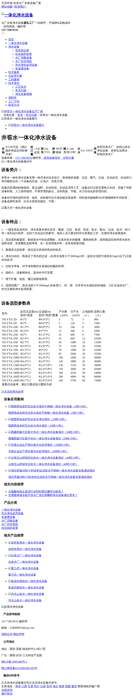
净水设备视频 (23, 94)
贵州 (49, 686)
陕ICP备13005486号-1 (14, 661)
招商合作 (6, 634)
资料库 (12, 97)
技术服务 (13, 72)
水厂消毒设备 (23, 57)
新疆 (61, 686)
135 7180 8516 (23, 157)
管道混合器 (22, 50)
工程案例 (13, 79)
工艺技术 (20, 86)
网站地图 (6, 6)
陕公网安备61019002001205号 (19, 668)
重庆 (74, 686)
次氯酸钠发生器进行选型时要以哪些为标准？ (36, 491)
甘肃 (30, 686)
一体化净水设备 (18, 43)
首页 (11, 39)
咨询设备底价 (51, 157)
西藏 (68, 686)
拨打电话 (6, 693)
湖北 (55, 686)
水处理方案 (15, 75)
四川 (36, 686)
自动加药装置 (23, 54)
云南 (43, 686)
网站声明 (18, 634)
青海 (18, 686)
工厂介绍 (13, 101)
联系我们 (19, 6)
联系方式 (13, 104)
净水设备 (13, 46)
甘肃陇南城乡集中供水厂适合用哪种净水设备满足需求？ (43, 495)
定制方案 (67, 157)
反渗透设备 (22, 68)
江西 (24, 686)
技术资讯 (13, 83)
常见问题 (20, 90)
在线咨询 (6, 690)
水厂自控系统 (23, 61)
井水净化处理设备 (26, 64)
